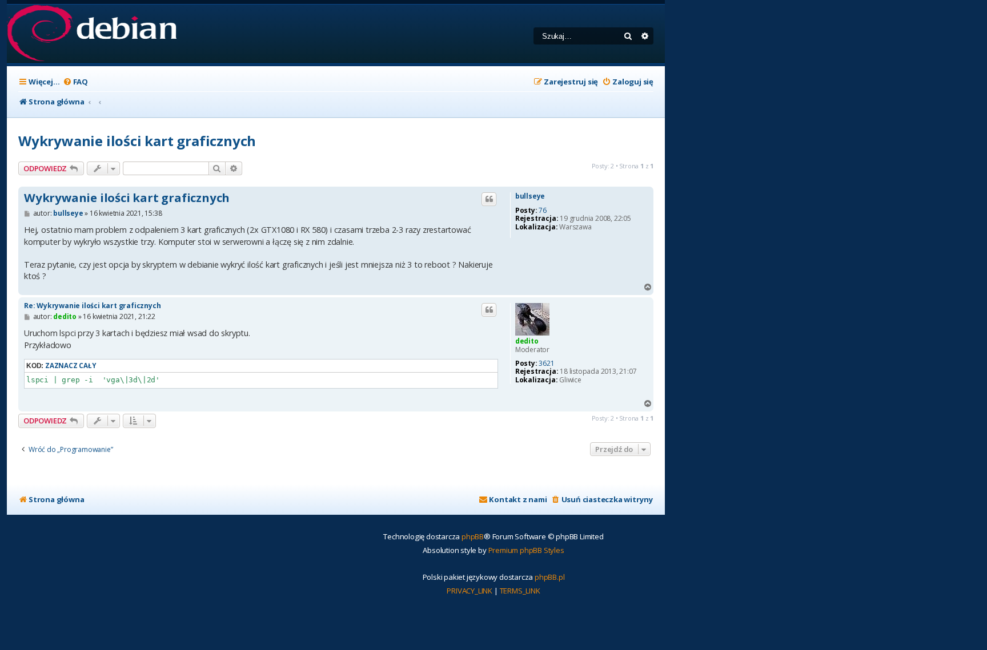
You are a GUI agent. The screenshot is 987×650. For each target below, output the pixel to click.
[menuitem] (75, 82)
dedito (527, 341)
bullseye (530, 196)
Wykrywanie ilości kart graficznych (137, 140)
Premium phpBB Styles (526, 550)
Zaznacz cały (70, 365)
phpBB (473, 536)
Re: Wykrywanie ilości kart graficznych (92, 305)
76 (543, 211)
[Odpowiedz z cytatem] (489, 199)
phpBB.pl (549, 577)
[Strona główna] (91, 34)
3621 (546, 364)
